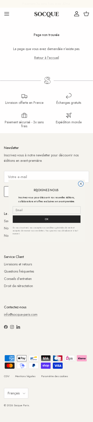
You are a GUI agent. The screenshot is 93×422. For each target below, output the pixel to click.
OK (46, 219)
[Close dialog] (80, 183)
